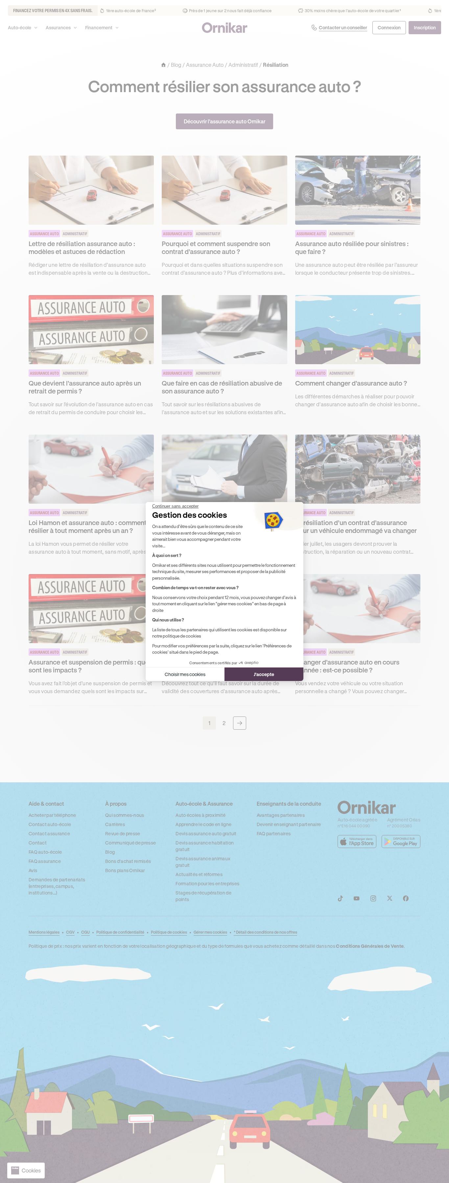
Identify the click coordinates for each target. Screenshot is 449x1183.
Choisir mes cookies (185, 674)
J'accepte (264, 674)
